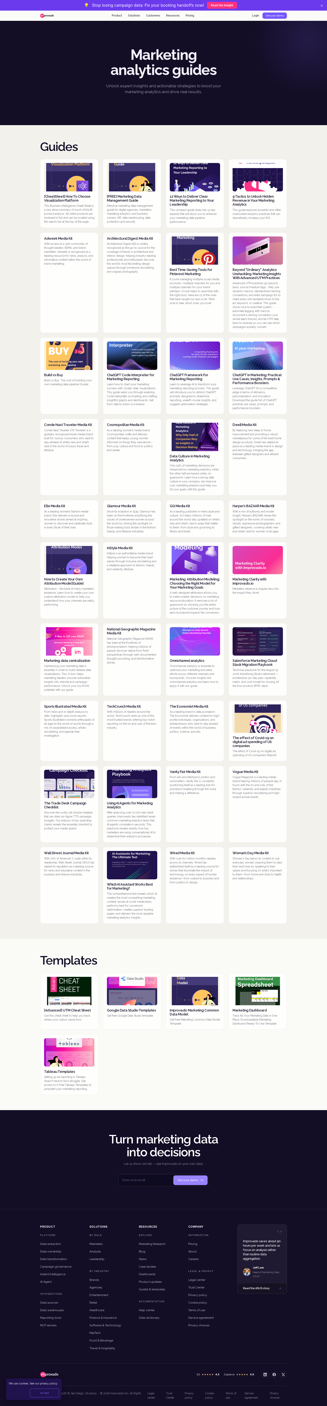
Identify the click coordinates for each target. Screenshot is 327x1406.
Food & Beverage (101, 1340)
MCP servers (48, 1325)
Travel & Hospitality (102, 1348)
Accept (44, 1392)
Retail (93, 1302)
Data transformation (53, 1259)
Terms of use (196, 1310)
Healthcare (97, 1310)
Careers (193, 1259)
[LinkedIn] (265, 1374)
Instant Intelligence (52, 1274)
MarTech (95, 1333)
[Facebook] (274, 1374)
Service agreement (201, 1317)
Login (255, 15)
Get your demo (275, 15)
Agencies (96, 1287)
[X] (283, 1374)
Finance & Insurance (103, 1317)
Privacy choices (198, 1325)
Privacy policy (197, 1295)
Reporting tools (50, 1317)
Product (117, 15)
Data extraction (50, 1244)
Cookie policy (197, 1302)
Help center (147, 1310)
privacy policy (48, 1383)
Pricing (190, 15)
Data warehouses (52, 1310)
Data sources (49, 1302)
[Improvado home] (47, 16)
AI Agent (45, 1282)
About (192, 1251)
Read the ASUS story (256, 1288)
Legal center (196, 1280)
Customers (153, 15)
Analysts (95, 1251)
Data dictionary (149, 1317)
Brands (94, 1280)
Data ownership (50, 1251)
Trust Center (196, 1287)
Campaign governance (55, 1266)
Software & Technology (105, 1325)
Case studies (147, 1266)
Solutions (134, 15)
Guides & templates (152, 1289)
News (142, 1259)
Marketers (96, 1244)
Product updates (150, 1282)
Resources (173, 15)
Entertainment (99, 1295)
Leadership (97, 1259)
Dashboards (147, 1274)
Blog (142, 1251)
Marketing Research (152, 1244)
